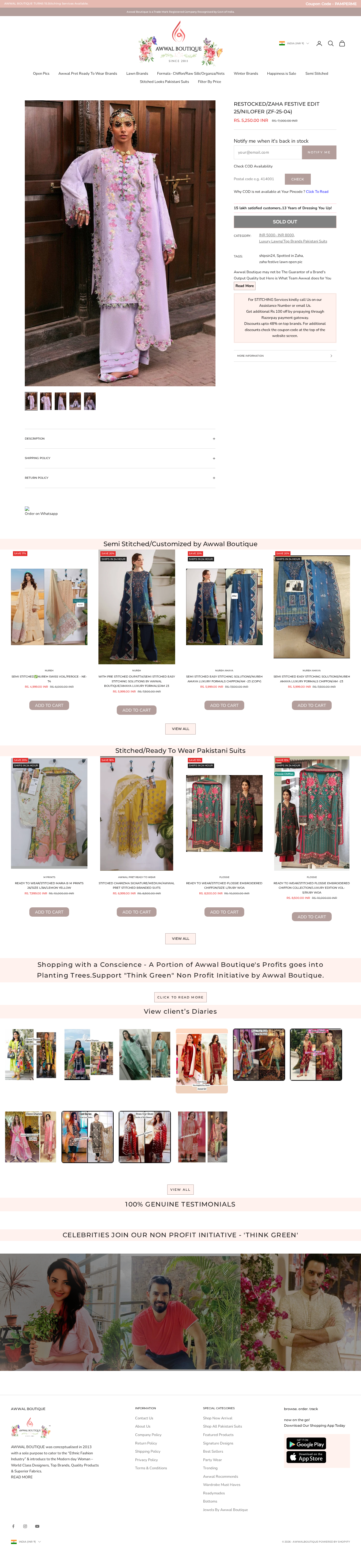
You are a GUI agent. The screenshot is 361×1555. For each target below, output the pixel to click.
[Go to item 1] (31, 401)
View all (180, 729)
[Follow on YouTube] (37, 1526)
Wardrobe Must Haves (221, 1484)
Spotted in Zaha (290, 255)
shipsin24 (267, 255)
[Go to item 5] (89, 401)
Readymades (214, 1493)
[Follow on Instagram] (25, 1526)
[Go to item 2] (45, 401)
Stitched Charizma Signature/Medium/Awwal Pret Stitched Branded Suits (137, 886)
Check (297, 179)
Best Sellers (213, 1451)
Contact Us (144, 1418)
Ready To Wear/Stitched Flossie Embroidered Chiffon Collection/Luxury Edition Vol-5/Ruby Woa (312, 888)
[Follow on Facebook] (13, 1526)
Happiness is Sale (281, 73)
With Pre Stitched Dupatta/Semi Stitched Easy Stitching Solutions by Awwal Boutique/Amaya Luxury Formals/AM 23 (136, 681)
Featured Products (218, 1434)
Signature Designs (218, 1443)
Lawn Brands (137, 73)
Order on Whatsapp (41, 513)
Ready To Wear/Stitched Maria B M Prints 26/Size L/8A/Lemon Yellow (49, 886)
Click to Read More (180, 997)
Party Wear (212, 1460)
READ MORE (22, 1477)
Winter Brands (246, 73)
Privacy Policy (146, 1460)
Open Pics (41, 73)
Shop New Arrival (217, 1418)
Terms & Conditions (151, 1468)
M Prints (49, 877)
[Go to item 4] (75, 401)
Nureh (49, 670)
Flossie (224, 877)
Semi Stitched (316, 73)
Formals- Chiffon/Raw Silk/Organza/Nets (190, 73)
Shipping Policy (147, 1451)
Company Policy (148, 1434)
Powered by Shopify (334, 1541)
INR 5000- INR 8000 (276, 235)
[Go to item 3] (60, 401)
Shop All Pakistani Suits (222, 1426)
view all (180, 1190)
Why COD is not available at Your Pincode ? (281, 191)
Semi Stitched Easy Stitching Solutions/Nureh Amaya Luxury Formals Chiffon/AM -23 (312, 679)
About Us (142, 1426)
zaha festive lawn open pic (280, 261)
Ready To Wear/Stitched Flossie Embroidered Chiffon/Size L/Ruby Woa (224, 886)
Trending (210, 1468)
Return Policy (146, 1443)
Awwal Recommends (220, 1476)
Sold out (285, 221)
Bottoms (210, 1501)
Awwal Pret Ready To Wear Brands (87, 73)
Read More (244, 285)
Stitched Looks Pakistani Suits (164, 81)
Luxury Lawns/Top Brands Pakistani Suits (293, 241)
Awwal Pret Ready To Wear (136, 877)
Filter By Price (209, 81)
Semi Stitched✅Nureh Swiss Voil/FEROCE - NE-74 (49, 679)
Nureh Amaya (224, 670)
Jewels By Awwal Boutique (225, 1509)
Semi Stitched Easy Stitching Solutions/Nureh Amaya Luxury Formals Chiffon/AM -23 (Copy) (224, 679)
